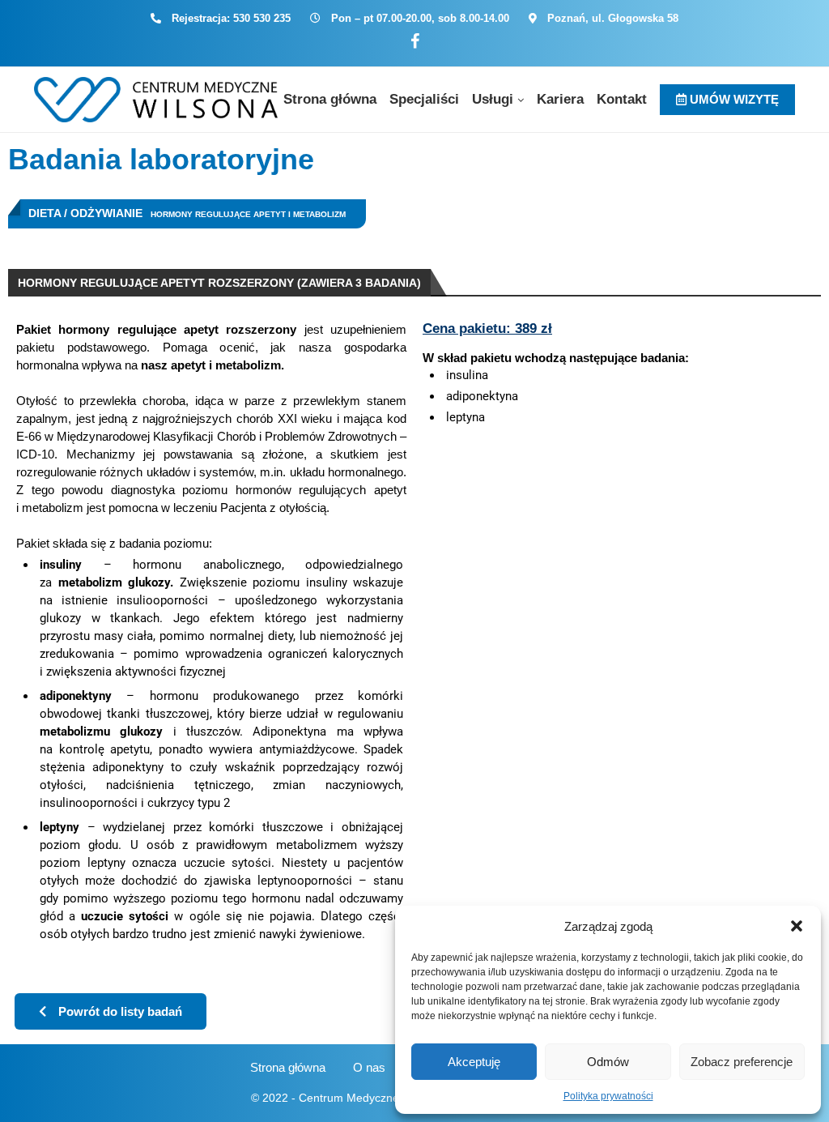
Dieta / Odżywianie (85, 213)
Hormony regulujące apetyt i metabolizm (248, 214)
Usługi (492, 99)
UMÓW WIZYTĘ (733, 99)
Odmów (608, 1062)
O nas (369, 1067)
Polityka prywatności (608, 1096)
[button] (797, 926)
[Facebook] (414, 41)
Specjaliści (424, 99)
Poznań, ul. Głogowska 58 (612, 18)
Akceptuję (474, 1062)
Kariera (560, 99)
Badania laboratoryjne (161, 159)
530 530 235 (262, 18)
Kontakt (622, 99)
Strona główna (329, 99)
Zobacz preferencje (742, 1062)
